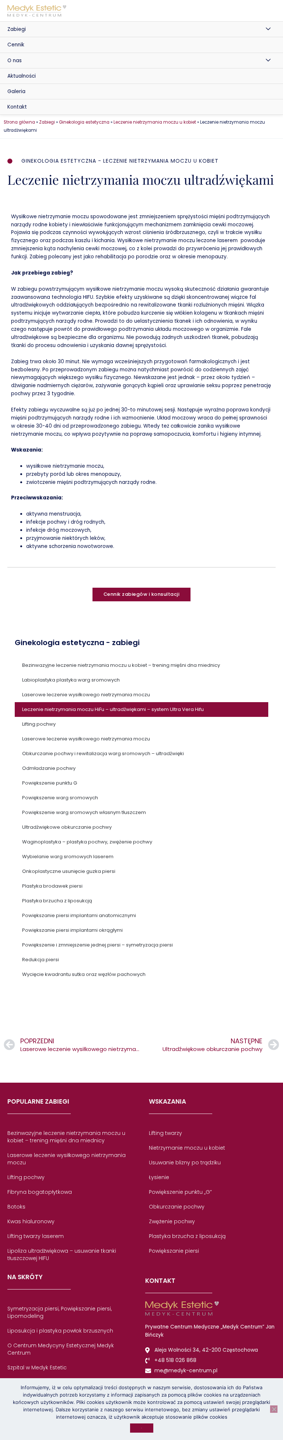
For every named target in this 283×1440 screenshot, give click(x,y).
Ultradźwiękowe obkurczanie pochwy (67, 827)
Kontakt (17, 106)
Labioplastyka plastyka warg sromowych (71, 679)
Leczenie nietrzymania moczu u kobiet (154, 122)
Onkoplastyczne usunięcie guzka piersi (68, 871)
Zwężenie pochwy (172, 1221)
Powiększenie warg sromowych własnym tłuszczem (84, 812)
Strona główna (19, 122)
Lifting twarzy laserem (35, 1236)
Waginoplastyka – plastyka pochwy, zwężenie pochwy (87, 841)
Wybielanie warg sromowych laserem (67, 856)
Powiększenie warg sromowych (60, 797)
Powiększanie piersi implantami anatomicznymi (79, 915)
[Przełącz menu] (268, 29)
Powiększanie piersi (174, 1251)
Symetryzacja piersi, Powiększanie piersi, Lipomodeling (59, 1312)
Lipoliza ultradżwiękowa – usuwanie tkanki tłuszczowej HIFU (61, 1254)
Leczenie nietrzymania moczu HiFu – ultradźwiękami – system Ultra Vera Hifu (113, 709)
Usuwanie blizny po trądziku (185, 1162)
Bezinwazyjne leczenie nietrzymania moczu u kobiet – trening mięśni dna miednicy (121, 665)
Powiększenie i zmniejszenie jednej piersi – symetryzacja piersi (97, 944)
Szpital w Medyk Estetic (37, 1367)
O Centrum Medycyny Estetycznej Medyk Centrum (60, 1349)
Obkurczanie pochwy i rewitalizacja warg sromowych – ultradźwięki (103, 753)
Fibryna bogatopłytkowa (39, 1192)
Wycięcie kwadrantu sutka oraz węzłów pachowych (84, 974)
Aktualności (21, 75)
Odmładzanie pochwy (49, 768)
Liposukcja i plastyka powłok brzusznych (60, 1330)
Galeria (16, 91)
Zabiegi (16, 29)
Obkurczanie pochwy (177, 1206)
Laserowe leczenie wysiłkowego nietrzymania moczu (86, 694)
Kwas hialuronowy (31, 1221)
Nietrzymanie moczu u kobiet (187, 1147)
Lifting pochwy (39, 724)
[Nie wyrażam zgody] (273, 1409)
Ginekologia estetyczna (84, 122)
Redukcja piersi (40, 959)
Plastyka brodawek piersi (52, 885)
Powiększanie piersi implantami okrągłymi (72, 930)
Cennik (15, 44)
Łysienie (159, 1177)
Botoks (16, 1206)
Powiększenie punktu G (49, 782)
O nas (14, 60)
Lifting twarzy (165, 1133)
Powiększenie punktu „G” (180, 1192)
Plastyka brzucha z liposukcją (57, 900)
